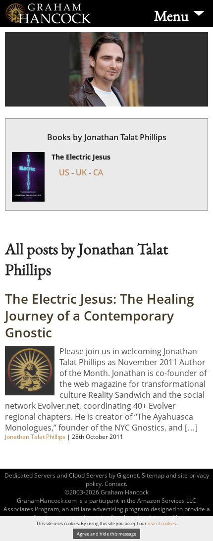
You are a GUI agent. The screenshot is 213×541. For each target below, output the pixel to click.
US (64, 172)
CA (98, 172)
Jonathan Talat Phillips (36, 437)
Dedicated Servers (29, 475)
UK (81, 172)
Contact (115, 484)
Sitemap (153, 475)
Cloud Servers (88, 475)
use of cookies (162, 523)
